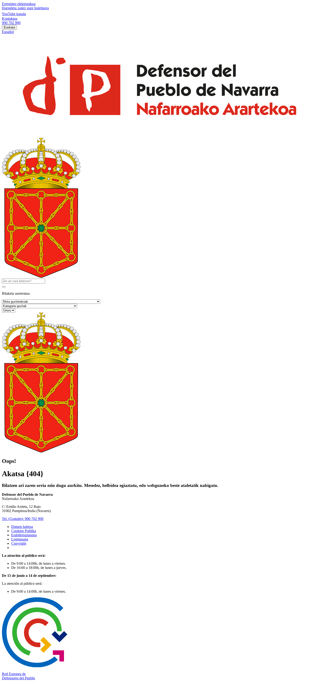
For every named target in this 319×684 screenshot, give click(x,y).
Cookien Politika (23, 531)
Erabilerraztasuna (24, 535)
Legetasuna (19, 539)
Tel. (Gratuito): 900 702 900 (22, 519)
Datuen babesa (22, 527)
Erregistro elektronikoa (18, 4)
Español (8, 32)
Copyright (18, 543)
